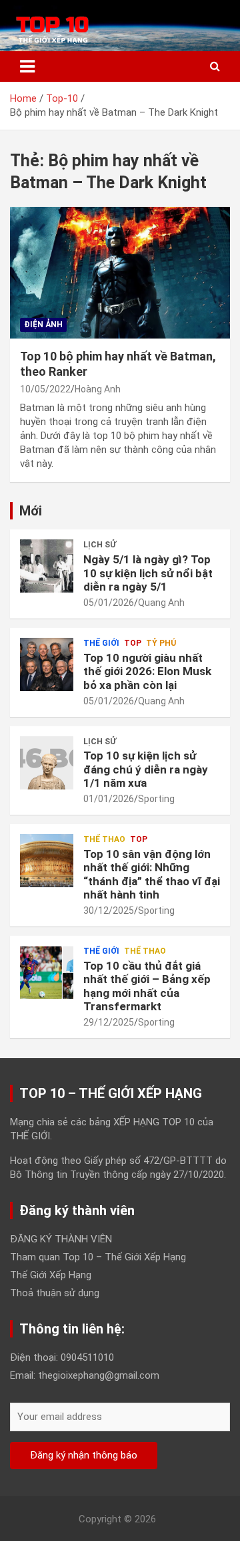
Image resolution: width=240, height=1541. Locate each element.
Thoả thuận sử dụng (54, 1293)
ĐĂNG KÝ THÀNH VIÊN (61, 1239)
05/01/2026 (108, 602)
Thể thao (104, 839)
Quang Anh (161, 602)
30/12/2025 (108, 910)
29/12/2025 (108, 1022)
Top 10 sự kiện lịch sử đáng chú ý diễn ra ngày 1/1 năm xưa (145, 769)
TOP (132, 643)
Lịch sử (99, 544)
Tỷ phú (161, 643)
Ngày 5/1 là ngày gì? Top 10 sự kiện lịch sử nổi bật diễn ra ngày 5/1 (148, 573)
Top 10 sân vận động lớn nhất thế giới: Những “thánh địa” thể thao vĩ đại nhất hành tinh (151, 874)
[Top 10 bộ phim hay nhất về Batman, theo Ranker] (120, 272)
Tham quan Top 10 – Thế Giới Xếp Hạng (98, 1257)
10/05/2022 (45, 389)
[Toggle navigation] (27, 66)
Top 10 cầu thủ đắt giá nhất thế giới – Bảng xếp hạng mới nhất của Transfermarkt (147, 986)
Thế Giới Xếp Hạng (50, 1275)
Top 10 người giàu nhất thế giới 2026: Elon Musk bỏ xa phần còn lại (147, 671)
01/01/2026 (108, 798)
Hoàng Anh (98, 389)
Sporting (156, 798)
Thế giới (101, 643)
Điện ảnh (43, 324)
